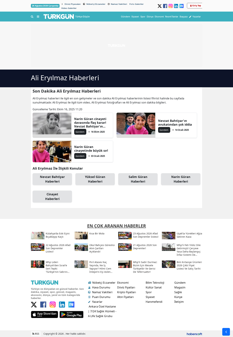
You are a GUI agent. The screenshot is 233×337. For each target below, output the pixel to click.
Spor (149, 292)
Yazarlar (97, 302)
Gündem (180, 282)
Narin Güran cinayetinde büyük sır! (91, 148)
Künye (178, 297)
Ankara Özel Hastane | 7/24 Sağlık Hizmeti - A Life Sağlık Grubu (102, 311)
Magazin (179, 287)
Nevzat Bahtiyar (52, 179)
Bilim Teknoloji (155, 282)
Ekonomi (123, 282)
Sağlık (178, 292)
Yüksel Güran (95, 179)
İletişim (179, 302)
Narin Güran (180, 179)
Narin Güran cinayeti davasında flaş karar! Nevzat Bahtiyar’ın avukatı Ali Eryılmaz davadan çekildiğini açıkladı (90, 122)
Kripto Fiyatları (126, 292)
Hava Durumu (101, 287)
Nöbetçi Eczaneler (95, 4)
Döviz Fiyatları (126, 287)
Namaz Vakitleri (119, 4)
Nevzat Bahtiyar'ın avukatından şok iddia (175, 122)
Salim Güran (138, 179)
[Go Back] (226, 332)
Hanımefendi (154, 302)
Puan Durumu (101, 297)
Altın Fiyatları (125, 297)
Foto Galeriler (136, 4)
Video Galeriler (69, 8)
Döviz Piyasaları (73, 4)
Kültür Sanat (154, 287)
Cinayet (52, 196)
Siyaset (150, 297)
